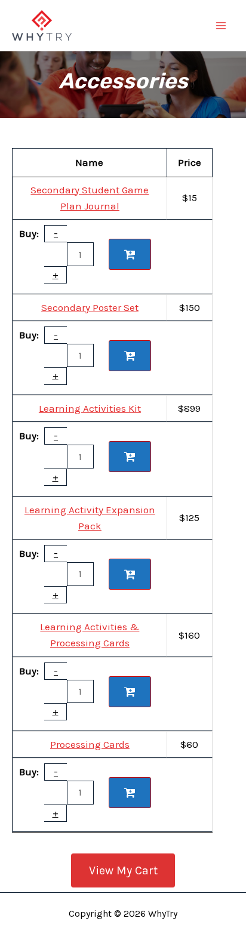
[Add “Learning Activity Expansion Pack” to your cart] (130, 574)
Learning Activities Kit (90, 408)
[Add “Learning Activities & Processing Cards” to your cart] (130, 691)
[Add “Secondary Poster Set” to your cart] (130, 355)
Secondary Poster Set (90, 307)
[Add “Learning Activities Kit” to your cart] (130, 456)
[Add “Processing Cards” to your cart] (130, 792)
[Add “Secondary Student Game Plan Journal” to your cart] (130, 254)
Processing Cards (90, 744)
